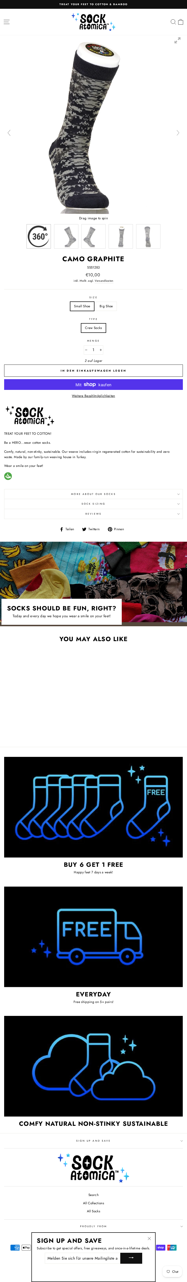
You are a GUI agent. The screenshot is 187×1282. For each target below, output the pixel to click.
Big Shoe (106, 306)
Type (93, 319)
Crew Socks (93, 327)
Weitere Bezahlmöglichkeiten (93, 395)
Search (93, 1194)
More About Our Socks (93, 494)
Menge (93, 341)
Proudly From (93, 1226)
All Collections (93, 1203)
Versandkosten (104, 281)
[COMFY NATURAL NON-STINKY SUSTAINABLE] (93, 1066)
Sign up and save (93, 1141)
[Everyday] (93, 937)
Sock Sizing (93, 504)
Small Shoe (82, 306)
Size (93, 297)
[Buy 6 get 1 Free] (93, 807)
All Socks (93, 1211)
